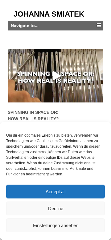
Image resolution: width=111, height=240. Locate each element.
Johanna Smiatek (49, 14)
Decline (55, 208)
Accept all (55, 191)
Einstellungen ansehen (55, 225)
